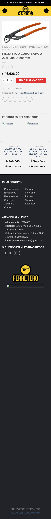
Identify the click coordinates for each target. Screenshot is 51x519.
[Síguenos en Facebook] (7, 253)
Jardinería (9, 203)
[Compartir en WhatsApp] (4, 99)
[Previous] (2, 148)
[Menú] (4, 10)
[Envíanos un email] (17, 253)
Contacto (8, 207)
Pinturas (29, 196)
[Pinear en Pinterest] (25, 99)
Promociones (11, 189)
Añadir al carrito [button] (13, 166)
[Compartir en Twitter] (15, 99)
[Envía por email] (20, 99)
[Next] (49, 148)
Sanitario (29, 200)
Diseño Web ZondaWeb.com (25, 513)
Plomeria (29, 189)
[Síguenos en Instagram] (12, 253)
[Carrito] (46, 10)
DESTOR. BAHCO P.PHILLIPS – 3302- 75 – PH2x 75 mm (13, 151)
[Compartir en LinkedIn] (30, 99)
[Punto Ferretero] (25, 11)
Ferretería (30, 192)
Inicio (5, 47)
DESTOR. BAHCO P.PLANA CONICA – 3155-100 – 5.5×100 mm (38, 153)
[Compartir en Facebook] (10, 99)
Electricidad (10, 192)
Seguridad (30, 203)
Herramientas (18, 47)
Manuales (34, 47)
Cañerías (8, 200)
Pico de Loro (38, 93)
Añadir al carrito (31, 80)
